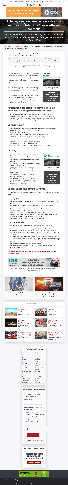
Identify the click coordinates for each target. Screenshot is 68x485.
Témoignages (29, 483)
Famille (36, 352)
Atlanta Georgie (18, 46)
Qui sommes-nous (20, 483)
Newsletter (41, 483)
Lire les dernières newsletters (35, 440)
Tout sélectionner (29, 412)
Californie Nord (39, 419)
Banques (24, 361)
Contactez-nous (48, 1)
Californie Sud (29, 421)
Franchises (37, 354)
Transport (32, 46)
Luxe (35, 363)
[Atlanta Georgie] (34, 4)
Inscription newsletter (33, 1)
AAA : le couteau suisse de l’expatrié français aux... (25, 313)
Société (28, 320)
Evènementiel (25, 380)
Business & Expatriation (54, 320)
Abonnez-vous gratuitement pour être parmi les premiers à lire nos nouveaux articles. (33, 61)
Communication (26, 371)
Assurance (21, 309)
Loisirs (36, 361)
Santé (36, 375)
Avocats (24, 359)
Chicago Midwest (29, 419)
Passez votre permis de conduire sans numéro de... (24, 325)
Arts (23, 354)
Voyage (36, 384)
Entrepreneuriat (26, 378)
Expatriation (51, 309)
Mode (36, 365)
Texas (37, 421)
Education (50, 332)
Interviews (58, 322)
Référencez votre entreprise (15, 1)
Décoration (25, 375)
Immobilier (37, 359)
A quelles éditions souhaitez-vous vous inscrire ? (33, 408)
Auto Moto (25, 358)
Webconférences (52, 311)
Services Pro (37, 378)
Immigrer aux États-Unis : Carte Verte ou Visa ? (25, 336)
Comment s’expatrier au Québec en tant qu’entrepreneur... (54, 314)
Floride (37, 412)
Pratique (26, 46)
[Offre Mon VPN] (34, 474)
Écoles (24, 377)
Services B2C (37, 377)
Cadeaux (24, 367)
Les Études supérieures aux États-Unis (54, 338)
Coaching (24, 369)
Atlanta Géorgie (40, 414)
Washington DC (29, 416)
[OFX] (34, 12)
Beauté (24, 365)
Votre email (28, 399)
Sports (36, 380)
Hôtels (36, 356)
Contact (35, 483)
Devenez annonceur (59, 483)
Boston (38, 416)
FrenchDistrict (9, 46)
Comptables (25, 373)
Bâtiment (24, 363)
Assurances (25, 356)
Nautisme (37, 369)
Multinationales (38, 367)
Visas (19, 334)
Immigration (37, 358)
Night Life (37, 371)
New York (28, 414)
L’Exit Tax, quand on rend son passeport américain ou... (54, 327)
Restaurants (37, 373)
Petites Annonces (49, 483)
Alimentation (25, 352)
